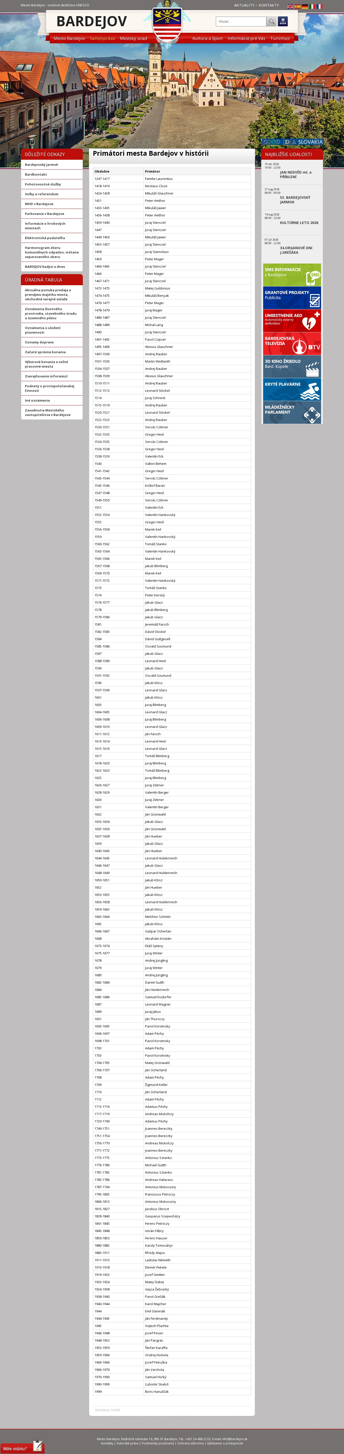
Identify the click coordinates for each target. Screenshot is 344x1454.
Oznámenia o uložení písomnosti (42, 330)
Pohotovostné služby (43, 184)
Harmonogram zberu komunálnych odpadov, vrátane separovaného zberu (52, 252)
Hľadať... (271, 21)
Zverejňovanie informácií (46, 376)
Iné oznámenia (37, 400)
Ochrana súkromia (190, 1443)
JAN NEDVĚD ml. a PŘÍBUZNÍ (296, 174)
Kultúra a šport (207, 38)
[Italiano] (312, 6)
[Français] (320, 6)
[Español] (298, 6)
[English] (290, 6)
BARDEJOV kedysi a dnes (45, 266)
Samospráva (102, 38)
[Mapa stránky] (283, 21)
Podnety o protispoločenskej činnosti (49, 388)
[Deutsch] (305, 6)
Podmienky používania (158, 1443)
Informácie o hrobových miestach (45, 225)
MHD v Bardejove (39, 204)
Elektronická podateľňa (45, 238)
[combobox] (241, 21)
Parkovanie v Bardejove (44, 213)
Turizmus (280, 38)
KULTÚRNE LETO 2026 (299, 222)
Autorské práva (128, 1443)
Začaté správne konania (45, 352)
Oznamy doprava (39, 342)
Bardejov (91, 20)
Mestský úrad (133, 38)
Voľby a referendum (41, 194)
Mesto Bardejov (69, 38)
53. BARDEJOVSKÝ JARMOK (295, 199)
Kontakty (269, 5)
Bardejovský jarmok (41, 164)
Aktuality (244, 5)
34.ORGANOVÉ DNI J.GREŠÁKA (296, 250)
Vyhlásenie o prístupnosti (225, 1443)
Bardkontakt (36, 174)
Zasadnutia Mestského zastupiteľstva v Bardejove (48, 412)
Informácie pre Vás (246, 38)
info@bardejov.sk (234, 1439)
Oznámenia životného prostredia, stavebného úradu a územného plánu (51, 313)
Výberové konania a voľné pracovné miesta (46, 364)
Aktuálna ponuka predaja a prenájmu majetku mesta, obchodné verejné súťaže (48, 294)
